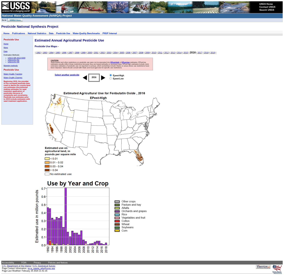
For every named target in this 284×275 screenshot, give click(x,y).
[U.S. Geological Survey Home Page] (16, 12)
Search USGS (266, 10)
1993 (45, 52)
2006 (128, 52)
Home (6, 33)
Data (51, 33)
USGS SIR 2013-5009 (16, 58)
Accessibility (8, 262)
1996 (64, 52)
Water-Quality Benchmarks (86, 33)
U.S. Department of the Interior (16, 266)
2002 (102, 52)
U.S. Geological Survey (44, 266)
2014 (179, 52)
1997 (70, 52)
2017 (200, 52)
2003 (109, 52)
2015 (185, 52)
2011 (160, 52)
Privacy (37, 262)
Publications (18, 33)
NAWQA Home (14, 20)
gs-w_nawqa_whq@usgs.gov (41, 268)
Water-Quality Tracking (13, 74)
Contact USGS (267, 7)
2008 (141, 52)
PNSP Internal (110, 33)
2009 (147, 52)
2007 (134, 52)
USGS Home (266, 4)
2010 (154, 52)
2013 (173, 52)
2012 (166, 52)
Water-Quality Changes (13, 78)
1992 (38, 52)
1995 (57, 52)
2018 (206, 52)
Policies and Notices (58, 262)
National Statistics (37, 33)
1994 (51, 52)
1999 (83, 52)
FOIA (23, 262)
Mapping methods (11, 66)
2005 (121, 52)
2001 (96, 52)
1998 (77, 52)
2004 (115, 52)
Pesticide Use (63, 33)
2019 (212, 52)
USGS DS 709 (13, 62)
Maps (6, 48)
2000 (89, 52)
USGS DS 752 (13, 60)
